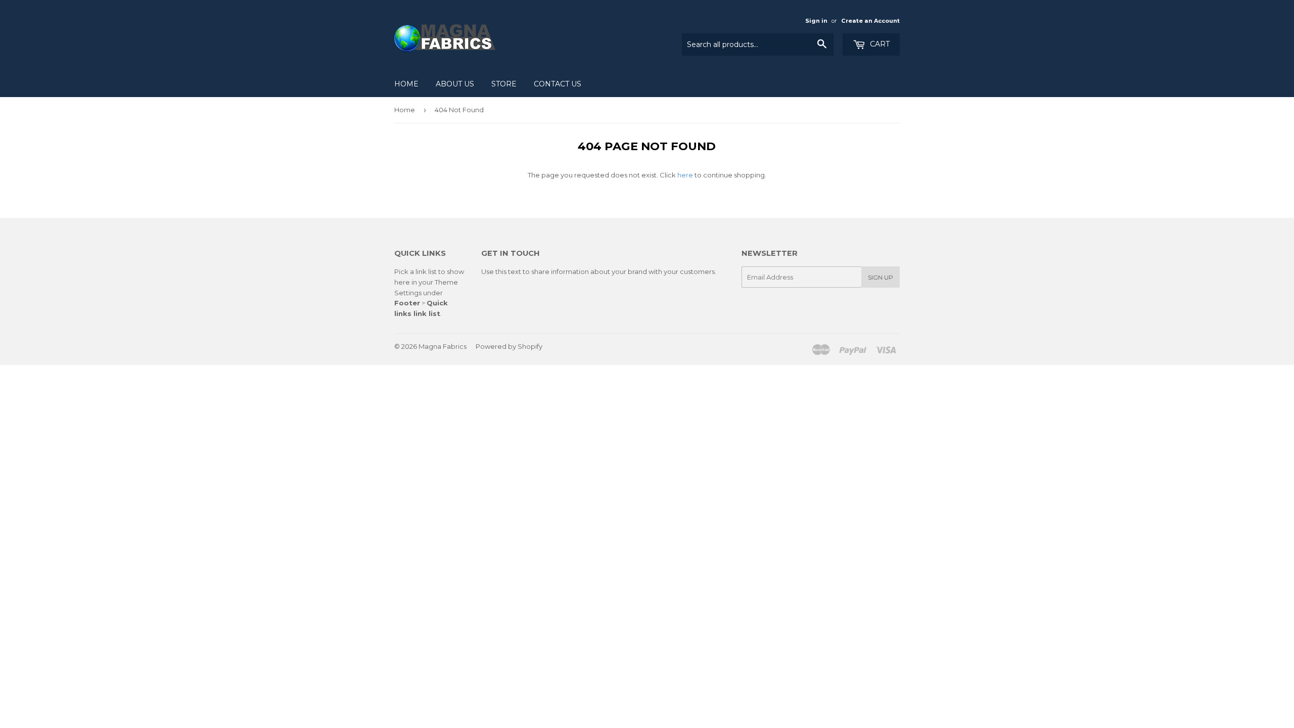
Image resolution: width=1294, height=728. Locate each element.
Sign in (816, 20)
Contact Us (557, 83)
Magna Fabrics (443, 346)
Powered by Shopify (509, 346)
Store (504, 83)
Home (406, 83)
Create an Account (870, 20)
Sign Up (880, 277)
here (685, 175)
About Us (455, 83)
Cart (879, 44)
